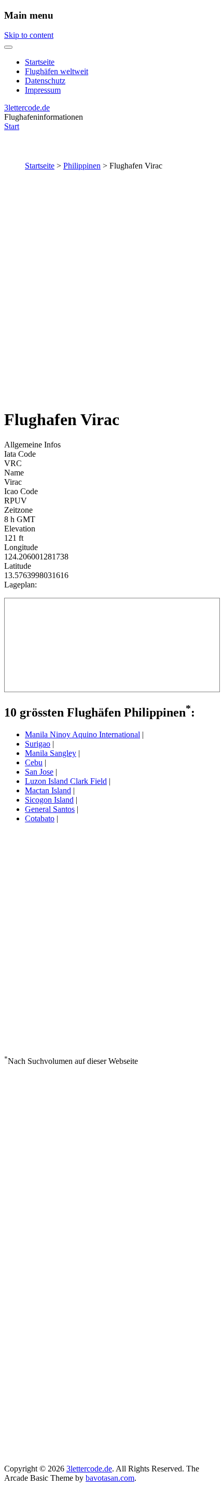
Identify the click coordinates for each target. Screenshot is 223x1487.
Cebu (34, 762)
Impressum (43, 90)
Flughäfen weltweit (56, 71)
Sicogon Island (49, 799)
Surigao (37, 743)
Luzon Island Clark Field (66, 781)
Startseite (39, 62)
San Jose (39, 771)
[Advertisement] (111, 287)
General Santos (50, 809)
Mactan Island (48, 790)
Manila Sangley (50, 753)
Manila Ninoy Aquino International (82, 734)
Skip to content (28, 35)
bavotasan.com (110, 1478)
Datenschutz (45, 80)
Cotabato (39, 818)
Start (11, 126)
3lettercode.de (27, 107)
